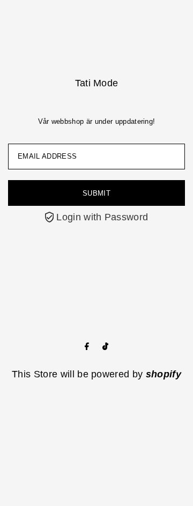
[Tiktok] (105, 346)
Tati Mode (96, 83)
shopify (163, 374)
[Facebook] (87, 346)
